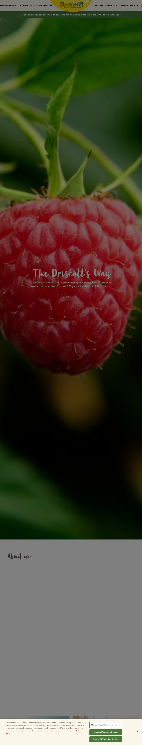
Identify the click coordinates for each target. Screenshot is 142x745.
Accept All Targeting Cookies (106, 739)
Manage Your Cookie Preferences (105, 725)
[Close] (138, 732)
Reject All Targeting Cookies (105, 732)
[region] (71, 732)
